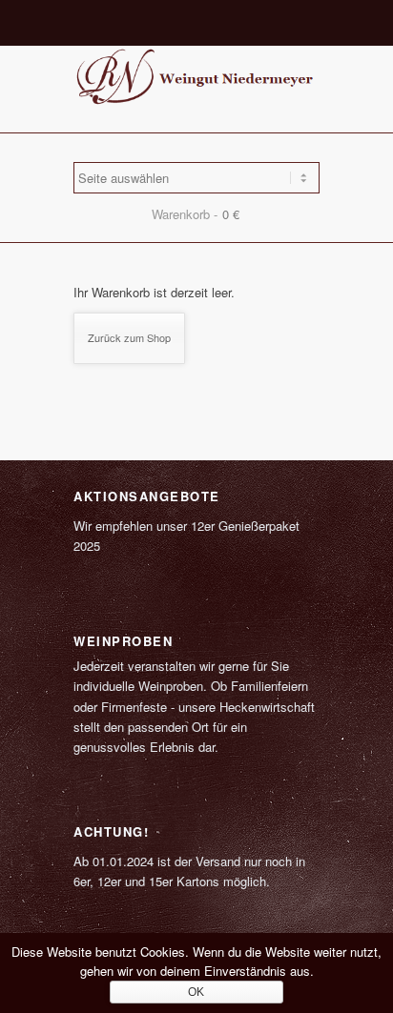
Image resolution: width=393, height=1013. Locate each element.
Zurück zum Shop (129, 337)
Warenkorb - (184, 214)
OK (196, 992)
